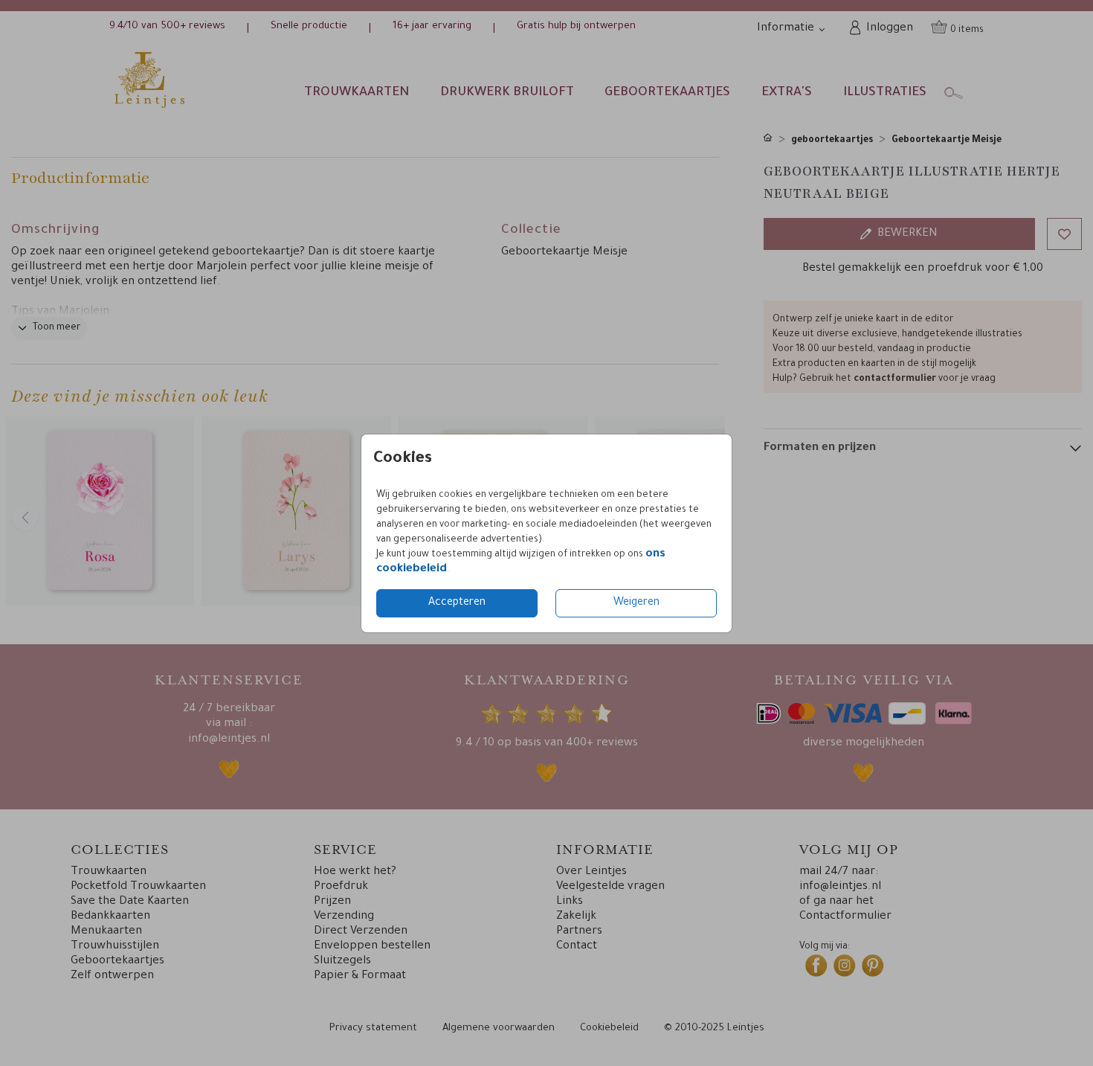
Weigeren (636, 603)
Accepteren (457, 603)
